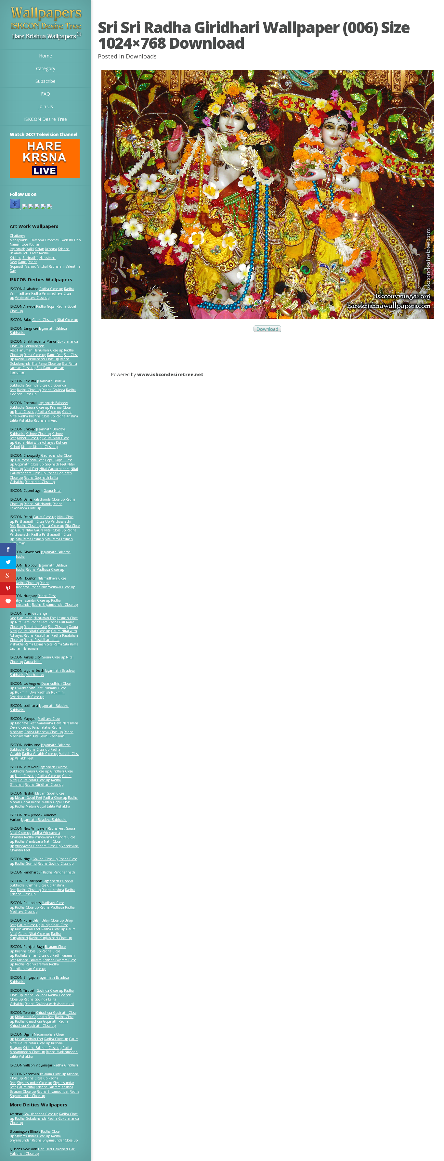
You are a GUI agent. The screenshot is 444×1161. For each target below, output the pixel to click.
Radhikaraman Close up (33, 955)
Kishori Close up (29, 438)
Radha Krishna (53, 889)
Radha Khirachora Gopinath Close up (39, 1023)
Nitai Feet (31, 468)
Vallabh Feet (24, 758)
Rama (22, 262)
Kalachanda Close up (49, 499)
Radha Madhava (52, 907)
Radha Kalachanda (38, 504)
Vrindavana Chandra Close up (37, 846)
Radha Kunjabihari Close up (50, 938)
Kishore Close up (38, 433)
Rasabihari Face (35, 626)
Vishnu (30, 266)
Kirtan (39, 249)
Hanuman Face (44, 618)
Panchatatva (35, 674)
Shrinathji (30, 257)
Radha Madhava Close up (45, 569)
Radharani (57, 266)
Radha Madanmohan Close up (41, 1049)
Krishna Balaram (29, 960)
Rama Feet (55, 354)
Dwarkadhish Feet (29, 688)
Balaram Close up (53, 1074)
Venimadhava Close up (32, 297)
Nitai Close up (67, 319)
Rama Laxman (35, 644)
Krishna (51, 249)
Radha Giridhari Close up (44, 784)
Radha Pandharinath (59, 872)
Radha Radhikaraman (31, 964)
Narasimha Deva (49, 723)
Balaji (37, 920)
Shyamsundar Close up (32, 600)
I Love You (27, 244)
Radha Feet (56, 828)
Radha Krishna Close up (36, 416)
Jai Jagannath (24, 246)
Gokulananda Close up (40, 1114)
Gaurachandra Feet (29, 460)
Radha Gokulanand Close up (37, 359)
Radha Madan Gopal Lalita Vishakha (42, 806)
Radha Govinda (53, 390)
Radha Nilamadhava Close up (53, 587)
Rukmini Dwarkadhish (32, 692)
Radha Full (56, 622)
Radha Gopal (46, 306)
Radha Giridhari (65, 1065)
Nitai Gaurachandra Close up (44, 471)
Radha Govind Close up (55, 863)
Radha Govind (26, 863)
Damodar (37, 240)
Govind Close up (45, 859)
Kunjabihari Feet (27, 929)
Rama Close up (35, 354)
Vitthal (42, 266)
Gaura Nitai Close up (50, 530)
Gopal (49, 460)
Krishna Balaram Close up (42, 1047)
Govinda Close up (39, 385)
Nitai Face (22, 622)
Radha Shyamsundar (53, 1091)
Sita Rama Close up (46, 363)
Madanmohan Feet (29, 1039)
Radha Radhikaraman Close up (34, 966)
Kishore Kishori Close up (39, 446)
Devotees (52, 240)
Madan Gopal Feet (28, 797)
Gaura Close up (44, 319)
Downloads (141, 56)
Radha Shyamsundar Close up (55, 604)
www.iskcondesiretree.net (170, 374)
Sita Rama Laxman (30, 539)
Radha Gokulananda (30, 1118)
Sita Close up (58, 626)
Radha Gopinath (23, 264)
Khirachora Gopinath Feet (34, 1016)
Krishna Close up (38, 885)
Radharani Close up (40, 481)
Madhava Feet (25, 723)
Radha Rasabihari (37, 635)
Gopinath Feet (55, 464)
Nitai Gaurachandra (54, 468)
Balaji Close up (53, 920)
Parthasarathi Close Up (32, 521)
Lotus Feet (30, 253)
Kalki (30, 249)
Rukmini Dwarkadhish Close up (37, 694)
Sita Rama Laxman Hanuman (37, 370)
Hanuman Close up (48, 350)
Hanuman (25, 350)
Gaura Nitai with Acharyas (35, 442)
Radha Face (39, 622)
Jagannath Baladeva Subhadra (39, 707)
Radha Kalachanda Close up (36, 506)
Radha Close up (51, 289)
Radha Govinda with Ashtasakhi (49, 1004)
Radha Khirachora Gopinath (36, 1021)
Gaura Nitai (52, 490)
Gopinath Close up (29, 464)
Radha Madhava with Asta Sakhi (41, 734)
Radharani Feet (45, 420)
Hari (41, 1149)
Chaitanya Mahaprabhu (20, 237)
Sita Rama (54, 644)
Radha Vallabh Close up (40, 753)
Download (267, 329)
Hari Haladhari (57, 1149)
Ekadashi (66, 240)
